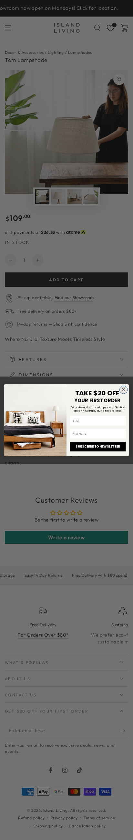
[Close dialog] (123, 390)
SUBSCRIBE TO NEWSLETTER (98, 446)
